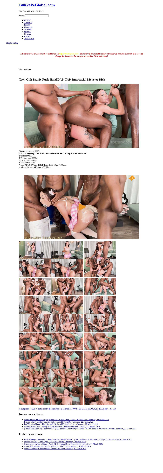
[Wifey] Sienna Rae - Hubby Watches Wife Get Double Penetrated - (62, 426)
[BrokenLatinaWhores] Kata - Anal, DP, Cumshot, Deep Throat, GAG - (63, 444)
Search (22, 16)
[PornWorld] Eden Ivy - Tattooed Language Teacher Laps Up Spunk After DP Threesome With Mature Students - (80, 429)
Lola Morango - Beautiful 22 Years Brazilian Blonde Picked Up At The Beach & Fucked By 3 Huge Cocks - (78, 439)
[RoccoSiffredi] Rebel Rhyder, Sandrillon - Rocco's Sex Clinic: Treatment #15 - (66, 420)
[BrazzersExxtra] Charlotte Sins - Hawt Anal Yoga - (55, 448)
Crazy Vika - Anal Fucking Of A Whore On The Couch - (57, 446)
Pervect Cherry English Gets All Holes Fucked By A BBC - (58, 422)
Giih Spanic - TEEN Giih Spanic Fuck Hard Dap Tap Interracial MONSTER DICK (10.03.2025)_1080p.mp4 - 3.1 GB (67, 409)
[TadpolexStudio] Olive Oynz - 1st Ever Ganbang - (55, 442)
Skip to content (12, 43)
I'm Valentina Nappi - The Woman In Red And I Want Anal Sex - (61, 424)
